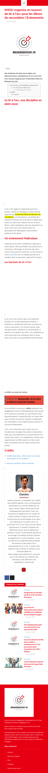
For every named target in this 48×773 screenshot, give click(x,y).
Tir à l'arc (27, 590)
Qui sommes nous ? (14, 768)
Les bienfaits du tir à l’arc (24, 90)
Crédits (12, 92)
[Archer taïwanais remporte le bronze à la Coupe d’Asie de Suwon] (14, 662)
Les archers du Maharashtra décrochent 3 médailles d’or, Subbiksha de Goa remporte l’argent (33, 611)
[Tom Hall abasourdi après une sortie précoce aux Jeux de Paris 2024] (14, 625)
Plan (8, 760)
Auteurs (10, 752)
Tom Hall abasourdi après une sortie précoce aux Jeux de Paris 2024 (33, 627)
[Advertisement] (24, 131)
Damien (16, 94)
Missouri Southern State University (20, 463)
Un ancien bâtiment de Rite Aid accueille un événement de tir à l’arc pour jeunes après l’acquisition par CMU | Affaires (33, 646)
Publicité (10, 764)
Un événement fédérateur (22, 87)
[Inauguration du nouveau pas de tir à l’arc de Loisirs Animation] (14, 593)
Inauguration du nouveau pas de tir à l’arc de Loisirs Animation (33, 595)
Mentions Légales (13, 756)
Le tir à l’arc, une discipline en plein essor (24, 85)
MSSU (15, 255)
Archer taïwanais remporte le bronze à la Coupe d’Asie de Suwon (33, 664)
